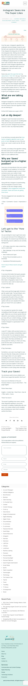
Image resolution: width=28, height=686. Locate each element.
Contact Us (4, 661)
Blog (2, 656)
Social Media (15, 20)
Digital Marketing (7, 516)
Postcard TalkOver (8, 560)
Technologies (6, 572)
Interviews (5, 541)
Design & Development (9, 514)
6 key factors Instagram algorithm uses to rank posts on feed (13, 139)
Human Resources (8, 533)
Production (4, 677)
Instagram (23, 18)
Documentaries (7, 521)
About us (3, 653)
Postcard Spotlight (8, 558)
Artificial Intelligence (8, 492)
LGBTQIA (5, 543)
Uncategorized (7, 589)
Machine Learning (7, 550)
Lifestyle (5, 546)
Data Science (6, 512)
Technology (6, 575)
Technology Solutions (7, 674)
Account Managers (8, 490)
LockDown (6, 548)
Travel (4, 582)
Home (3, 651)
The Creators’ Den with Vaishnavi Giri (21, 428)
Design (3, 672)
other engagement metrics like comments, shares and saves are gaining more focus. (13, 190)
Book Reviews (7, 495)
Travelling (5, 584)
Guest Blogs (6, 531)
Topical (5, 580)
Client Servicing (7, 499)
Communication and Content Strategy (11, 667)
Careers (3, 658)
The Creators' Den (8, 577)
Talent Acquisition (7, 570)
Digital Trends (6, 519)
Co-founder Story (7, 502)
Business (5, 497)
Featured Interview (8, 529)
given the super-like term (14, 74)
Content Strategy (7, 507)
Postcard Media (6, 20)
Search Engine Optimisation (10, 563)
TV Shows (5, 587)
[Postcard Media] (5, 3)
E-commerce (6, 524)
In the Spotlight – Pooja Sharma (6, 428)
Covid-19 (5, 509)
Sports (5, 567)
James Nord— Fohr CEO (8, 76)
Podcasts (5, 553)
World (4, 592)
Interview (5, 538)
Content (16, 18)
